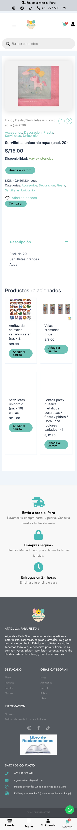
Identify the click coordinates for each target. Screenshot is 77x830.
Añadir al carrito (20, 170)
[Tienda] (9, 820)
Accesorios (13, 132)
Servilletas (13, 136)
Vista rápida (21, 317)
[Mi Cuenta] (48, 820)
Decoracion (33, 132)
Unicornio (30, 136)
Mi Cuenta (48, 825)
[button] (14, 24)
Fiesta (19, 120)
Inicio (8, 120)
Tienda (10, 825)
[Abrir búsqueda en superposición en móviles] (38, 43)
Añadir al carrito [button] (19, 353)
